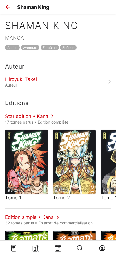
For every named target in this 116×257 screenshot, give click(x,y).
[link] (58, 82)
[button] (8, 7)
